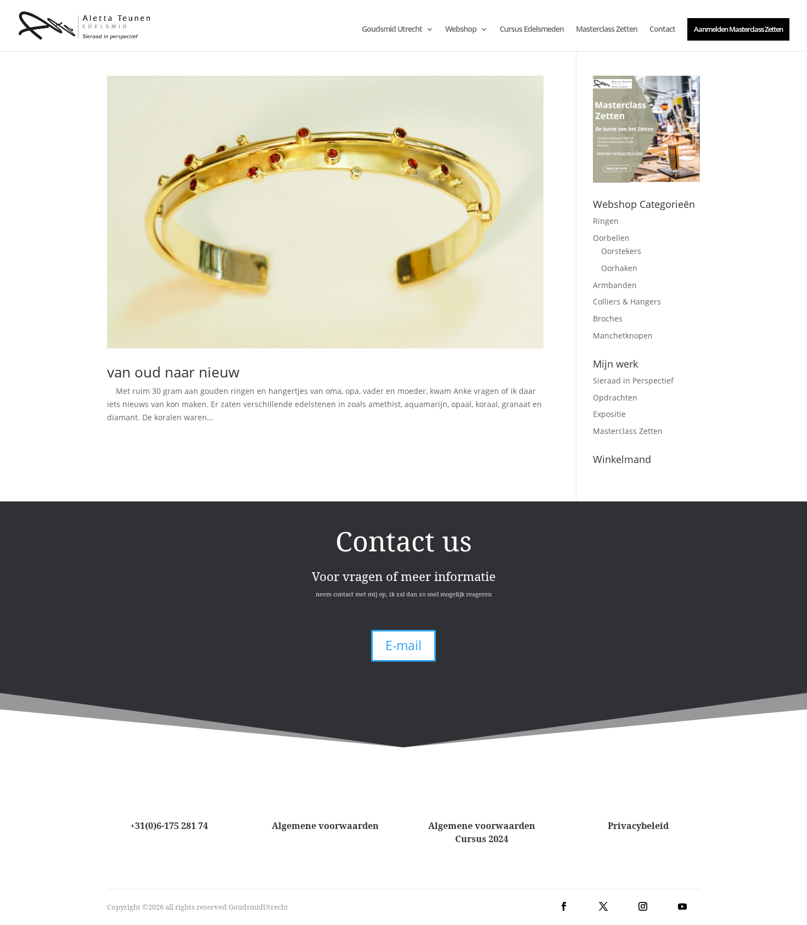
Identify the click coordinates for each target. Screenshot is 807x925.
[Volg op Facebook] (564, 906)
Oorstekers (621, 251)
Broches (608, 318)
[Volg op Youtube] (682, 906)
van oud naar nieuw (173, 372)
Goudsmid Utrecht (392, 29)
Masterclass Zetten (606, 29)
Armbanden (615, 285)
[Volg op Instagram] (643, 906)
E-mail (403, 645)
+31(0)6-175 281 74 (169, 826)
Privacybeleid (638, 826)
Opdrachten (615, 397)
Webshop (461, 29)
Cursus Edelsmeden (532, 29)
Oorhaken (619, 268)
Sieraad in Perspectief (633, 380)
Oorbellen (611, 238)
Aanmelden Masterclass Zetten (738, 29)
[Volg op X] (603, 906)
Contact (662, 29)
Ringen (606, 221)
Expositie (609, 414)
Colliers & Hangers (627, 301)
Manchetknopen (623, 335)
